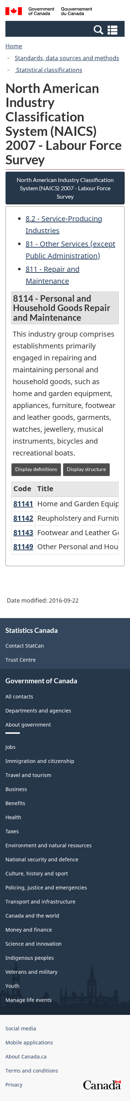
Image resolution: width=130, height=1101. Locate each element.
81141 (23, 504)
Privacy (13, 1084)
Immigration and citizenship (39, 761)
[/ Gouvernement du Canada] (48, 12)
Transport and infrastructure (40, 901)
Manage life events (28, 999)
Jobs (10, 746)
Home (13, 46)
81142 (23, 518)
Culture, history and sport (36, 873)
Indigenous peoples (29, 957)
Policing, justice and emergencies (46, 887)
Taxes (12, 831)
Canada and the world (32, 915)
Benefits (15, 803)
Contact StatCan (24, 645)
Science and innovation (33, 943)
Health (13, 817)
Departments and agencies (38, 710)
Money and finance (28, 929)
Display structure (86, 469)
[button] (66, 29)
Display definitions (36, 469)
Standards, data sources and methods (67, 58)
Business (16, 789)
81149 (23, 546)
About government (28, 724)
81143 (23, 532)
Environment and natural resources (48, 845)
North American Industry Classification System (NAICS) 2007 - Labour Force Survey (65, 188)
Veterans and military (31, 971)
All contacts (19, 696)
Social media (20, 1028)
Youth (12, 985)
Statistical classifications (48, 70)
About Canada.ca (26, 1056)
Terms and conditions (31, 1070)
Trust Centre (20, 659)
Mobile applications (29, 1042)
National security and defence (41, 859)
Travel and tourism (28, 775)
